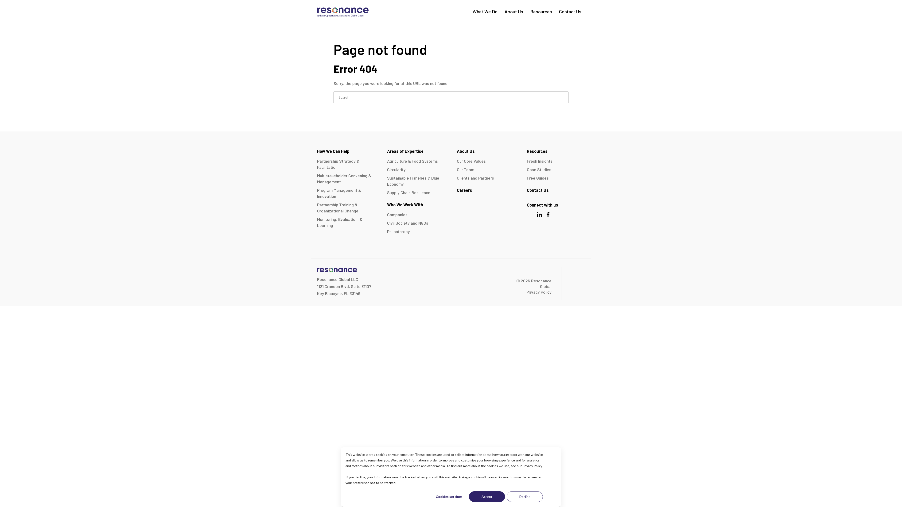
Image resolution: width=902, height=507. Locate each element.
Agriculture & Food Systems (412, 161)
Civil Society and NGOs (407, 223)
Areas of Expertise (405, 151)
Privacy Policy (539, 292)
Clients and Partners (475, 178)
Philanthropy (398, 231)
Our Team (465, 169)
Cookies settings (449, 497)
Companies (397, 214)
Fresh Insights (539, 161)
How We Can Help (333, 151)
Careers (464, 190)
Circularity (396, 169)
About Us (514, 11)
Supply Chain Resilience (408, 192)
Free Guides (538, 178)
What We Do (485, 11)
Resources (541, 11)
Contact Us (570, 11)
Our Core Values (471, 161)
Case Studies (539, 169)
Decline (524, 497)
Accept (487, 497)
